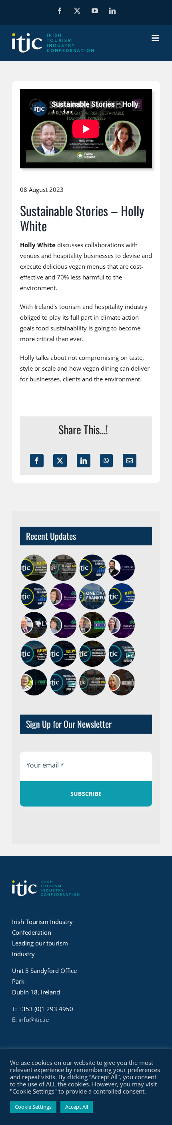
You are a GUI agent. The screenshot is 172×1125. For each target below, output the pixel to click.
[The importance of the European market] (63, 596)
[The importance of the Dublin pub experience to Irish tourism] (34, 625)
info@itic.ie (33, 1019)
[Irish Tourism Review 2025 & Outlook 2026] (34, 653)
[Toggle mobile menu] (156, 38)
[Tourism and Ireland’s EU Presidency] (121, 596)
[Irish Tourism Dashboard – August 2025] (121, 653)
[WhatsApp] (106, 460)
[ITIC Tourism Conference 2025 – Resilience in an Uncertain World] (92, 653)
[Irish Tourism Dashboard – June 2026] (92, 567)
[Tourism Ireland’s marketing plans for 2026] (121, 625)
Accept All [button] (76, 1106)
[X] (60, 460)
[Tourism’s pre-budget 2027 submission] (63, 567)
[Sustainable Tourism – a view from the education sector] (121, 682)
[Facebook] (37, 460)
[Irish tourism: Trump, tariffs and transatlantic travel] (63, 653)
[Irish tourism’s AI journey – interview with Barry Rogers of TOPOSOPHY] (121, 567)
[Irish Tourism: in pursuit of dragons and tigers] (34, 567)
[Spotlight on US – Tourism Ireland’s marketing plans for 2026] (63, 625)
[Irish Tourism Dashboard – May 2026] (34, 596)
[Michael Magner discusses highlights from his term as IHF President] (92, 625)
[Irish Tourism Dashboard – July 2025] (63, 682)
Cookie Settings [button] (33, 1106)
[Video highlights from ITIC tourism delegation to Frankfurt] (92, 596)
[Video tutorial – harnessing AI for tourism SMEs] (34, 682)
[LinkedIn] (83, 460)
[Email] (129, 460)
